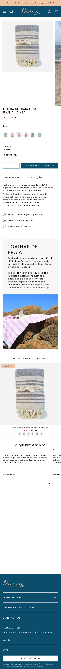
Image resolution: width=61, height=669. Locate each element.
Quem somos (12, 597)
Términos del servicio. (35, 666)
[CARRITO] (56, 11)
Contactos (12, 618)
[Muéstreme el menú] (4, 11)
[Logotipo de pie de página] (14, 583)
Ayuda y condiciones (19, 607)
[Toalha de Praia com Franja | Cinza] (30, 394)
